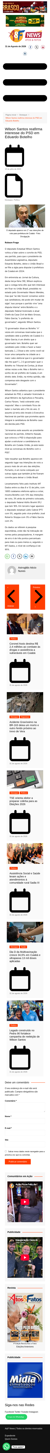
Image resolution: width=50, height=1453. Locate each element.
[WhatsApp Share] (7, 556)
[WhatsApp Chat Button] (6, 1446)
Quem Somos (11, 1439)
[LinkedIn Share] (25, 556)
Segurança (25, 717)
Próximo (36, 587)
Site (6, 1140)
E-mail (8, 1128)
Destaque (9, 200)
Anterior (10, 606)
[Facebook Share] (13, 556)
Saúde (23, 947)
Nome (8, 1116)
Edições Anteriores (25, 1347)
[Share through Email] (31, 556)
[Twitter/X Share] (19, 556)
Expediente (10, 1436)
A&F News (10, 1428)
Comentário (11, 1101)
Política (17, 200)
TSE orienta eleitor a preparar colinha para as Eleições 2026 (23, 801)
